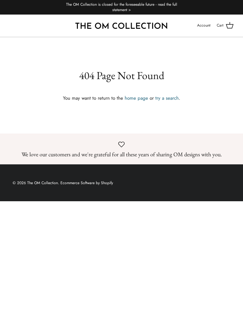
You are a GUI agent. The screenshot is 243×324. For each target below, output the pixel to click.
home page (136, 98)
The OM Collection (42, 183)
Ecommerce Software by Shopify (86, 183)
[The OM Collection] (121, 25)
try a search (167, 98)
